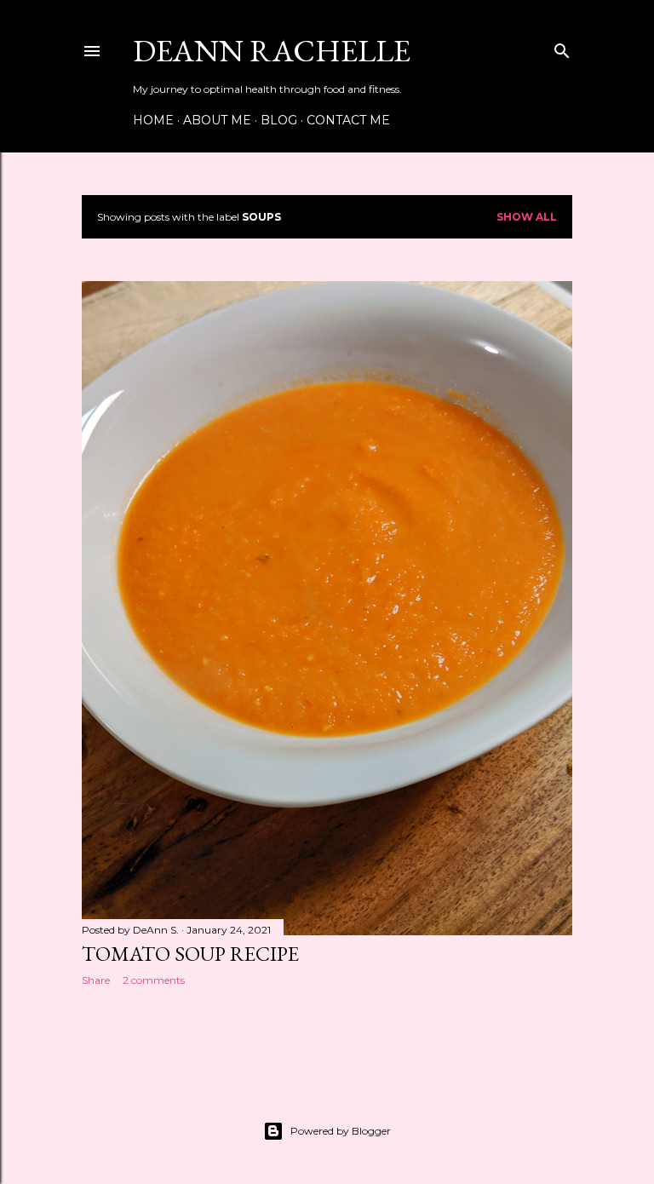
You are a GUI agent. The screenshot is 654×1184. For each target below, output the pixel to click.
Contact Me (348, 120)
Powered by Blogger (340, 1130)
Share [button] (96, 980)
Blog (279, 120)
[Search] (562, 47)
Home (153, 120)
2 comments (154, 980)
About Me (217, 120)
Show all (526, 216)
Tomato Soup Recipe (190, 953)
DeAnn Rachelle (271, 51)
